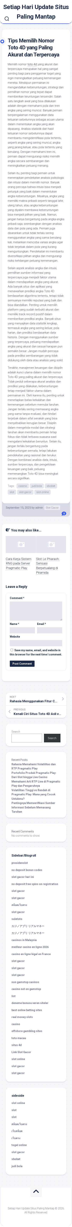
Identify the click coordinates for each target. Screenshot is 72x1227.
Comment (17, 598)
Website (15, 636)
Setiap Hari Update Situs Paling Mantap (36, 11)
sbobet (51, 485)
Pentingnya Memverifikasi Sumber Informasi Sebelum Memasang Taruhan (33, 807)
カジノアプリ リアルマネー (28, 926)
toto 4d (32, 64)
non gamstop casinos (25, 982)
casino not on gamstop (26, 989)
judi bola (37, 485)
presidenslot (20, 862)
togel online (19, 1145)
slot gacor (25, 492)
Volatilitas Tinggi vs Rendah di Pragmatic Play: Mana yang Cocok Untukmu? (33, 794)
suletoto (17, 918)
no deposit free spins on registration (35, 884)
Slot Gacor (52, 507)
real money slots (22, 1017)
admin (39, 507)
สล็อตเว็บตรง (19, 904)
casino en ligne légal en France (31, 954)
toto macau (19, 1038)
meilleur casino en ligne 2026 (30, 947)
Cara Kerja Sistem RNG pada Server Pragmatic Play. (18, 563)
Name (14, 623)
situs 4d (17, 1045)
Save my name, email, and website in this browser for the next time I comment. (36, 652)
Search (16, 731)
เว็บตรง (16, 1138)
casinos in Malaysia (24, 940)
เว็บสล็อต (17, 1131)
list (14, 996)
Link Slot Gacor (21, 1052)
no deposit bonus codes (27, 870)
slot (12, 492)
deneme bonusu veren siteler (30, 1003)
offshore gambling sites (27, 1031)
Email (41, 623)
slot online (42, 492)
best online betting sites (27, 1010)
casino (22, 485)
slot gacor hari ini (23, 876)
